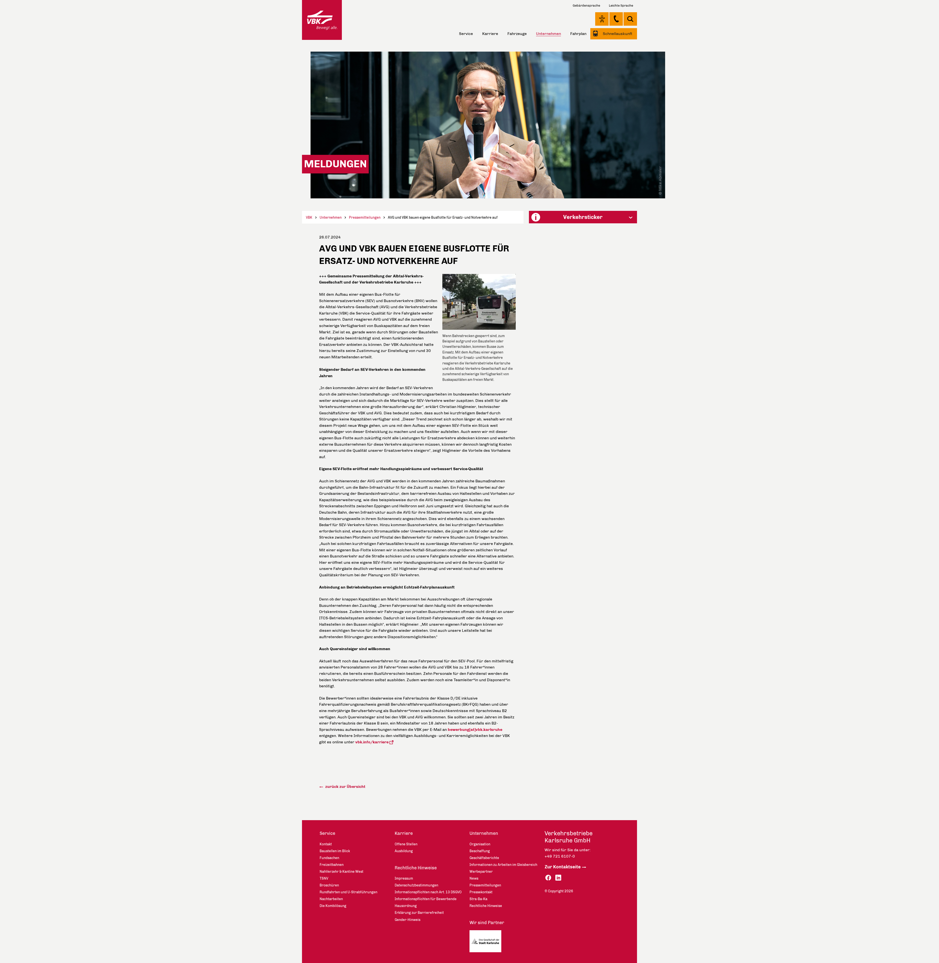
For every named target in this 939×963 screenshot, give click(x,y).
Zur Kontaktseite (563, 867)
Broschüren (329, 885)
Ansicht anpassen (602, 18)
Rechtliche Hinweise (416, 868)
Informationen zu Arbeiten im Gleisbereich (503, 865)
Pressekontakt (481, 892)
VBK (309, 217)
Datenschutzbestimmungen (416, 885)
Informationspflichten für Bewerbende (426, 899)
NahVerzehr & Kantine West (341, 872)
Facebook (548, 878)
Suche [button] (630, 19)
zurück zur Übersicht (344, 786)
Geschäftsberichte (484, 858)
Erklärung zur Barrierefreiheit (419, 913)
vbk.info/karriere (372, 742)
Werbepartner (481, 872)
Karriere (490, 33)
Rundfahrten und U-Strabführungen (348, 892)
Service (466, 33)
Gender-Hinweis (407, 920)
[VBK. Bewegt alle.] (322, 20)
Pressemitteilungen (364, 217)
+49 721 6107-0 (560, 856)
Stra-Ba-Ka (478, 899)
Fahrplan (578, 33)
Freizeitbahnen (332, 865)
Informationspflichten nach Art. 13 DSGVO (428, 892)
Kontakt (616, 18)
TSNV (324, 878)
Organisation (480, 844)
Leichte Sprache (621, 5)
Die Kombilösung (333, 906)
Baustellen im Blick (335, 851)
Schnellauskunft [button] (617, 33)
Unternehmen (331, 217)
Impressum (404, 878)
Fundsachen (329, 858)
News (474, 878)
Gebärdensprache (586, 5)
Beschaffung (480, 851)
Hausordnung (406, 906)
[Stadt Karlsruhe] (487, 942)
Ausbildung (404, 851)
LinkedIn (558, 878)
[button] (583, 217)
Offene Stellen (406, 844)
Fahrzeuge (517, 33)
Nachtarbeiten (331, 899)
